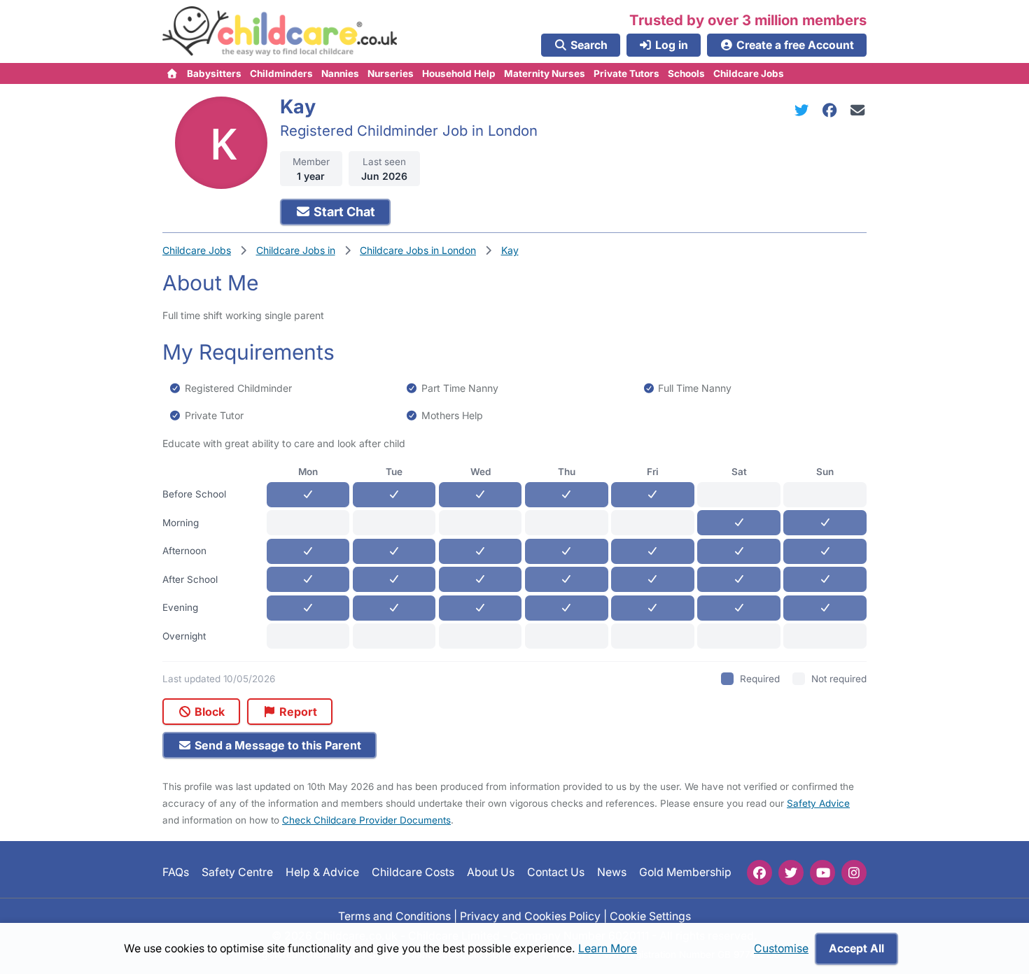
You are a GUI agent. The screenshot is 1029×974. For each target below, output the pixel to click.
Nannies (340, 73)
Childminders (281, 73)
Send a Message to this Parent (276, 745)
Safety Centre (237, 872)
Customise (781, 948)
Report (296, 712)
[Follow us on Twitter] (791, 872)
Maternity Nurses (544, 73)
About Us (490, 872)
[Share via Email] (858, 110)
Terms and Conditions (394, 915)
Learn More (607, 948)
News (611, 872)
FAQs (175, 872)
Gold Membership (685, 872)
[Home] (172, 73)
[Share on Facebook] (832, 110)
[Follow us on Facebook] (759, 872)
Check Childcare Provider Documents (366, 820)
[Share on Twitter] (804, 110)
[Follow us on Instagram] (854, 872)
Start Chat (343, 211)
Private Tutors (626, 73)
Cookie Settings (650, 915)
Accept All (856, 948)
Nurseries (391, 73)
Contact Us (555, 872)
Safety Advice (818, 803)
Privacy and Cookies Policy (530, 915)
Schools (686, 73)
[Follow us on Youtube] (822, 872)
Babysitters (214, 73)
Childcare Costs (413, 872)
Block (208, 712)
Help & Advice (322, 872)
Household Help (459, 73)
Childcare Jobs (748, 73)
